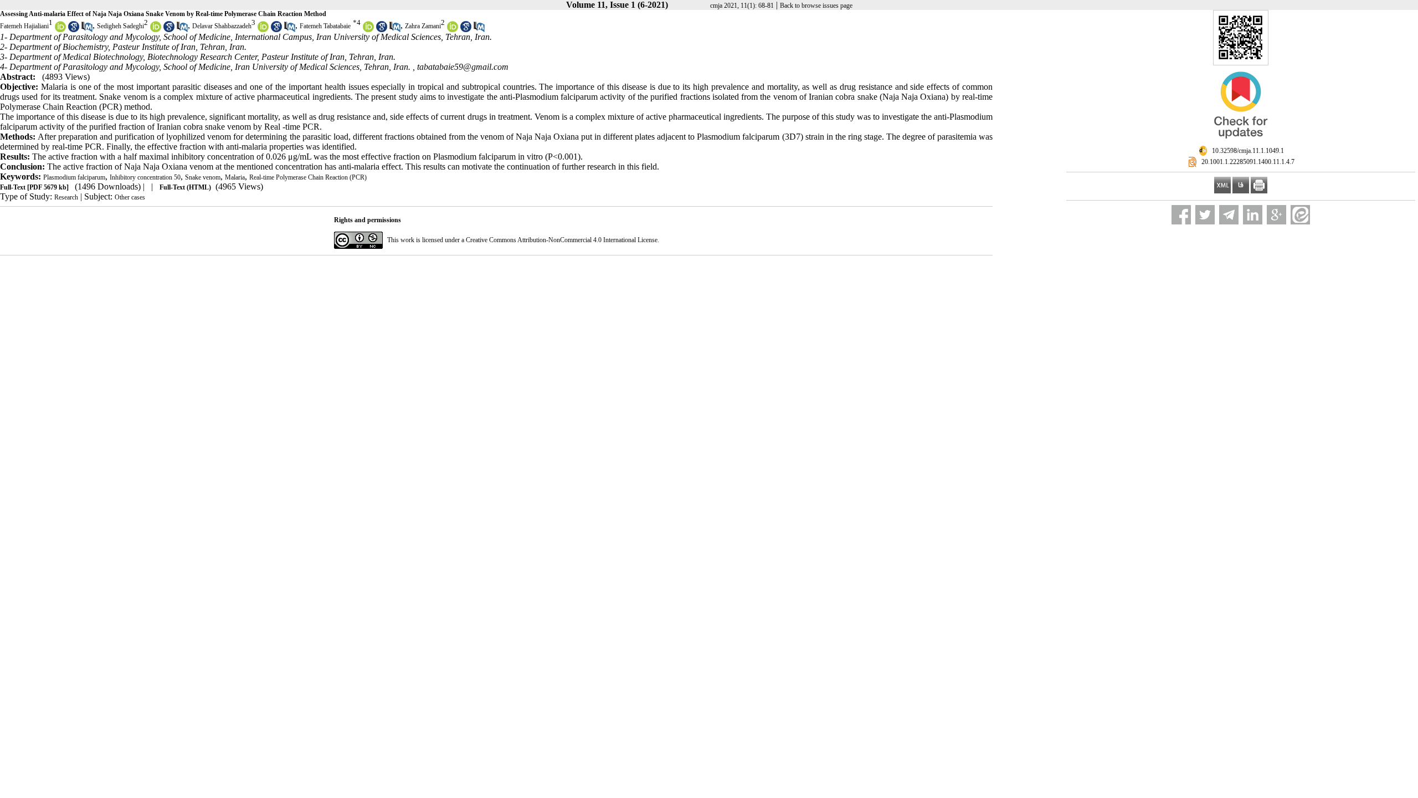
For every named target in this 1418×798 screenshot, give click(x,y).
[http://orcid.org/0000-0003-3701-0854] (452, 30)
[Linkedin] (1252, 214)
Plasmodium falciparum (74, 177)
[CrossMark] (1240, 143)
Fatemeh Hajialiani (24, 26)
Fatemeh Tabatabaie (325, 26)
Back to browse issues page (816, 5)
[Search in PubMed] (87, 30)
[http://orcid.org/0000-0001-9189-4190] (368, 30)
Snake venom (202, 177)
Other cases (130, 197)
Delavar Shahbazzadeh (221, 26)
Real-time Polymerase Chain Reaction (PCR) (308, 177)
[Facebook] (1181, 214)
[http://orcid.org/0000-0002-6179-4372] (155, 30)
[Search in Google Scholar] (73, 30)
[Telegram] (1229, 214)
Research (66, 197)
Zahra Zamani (423, 26)
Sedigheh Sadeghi (120, 26)
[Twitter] (1205, 214)
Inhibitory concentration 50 (145, 177)
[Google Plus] (1276, 214)
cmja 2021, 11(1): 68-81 (742, 5)
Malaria (235, 177)
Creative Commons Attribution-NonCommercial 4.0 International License (561, 240)
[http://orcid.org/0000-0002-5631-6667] (60, 30)
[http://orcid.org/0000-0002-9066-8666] (263, 30)
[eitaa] (1300, 214)
